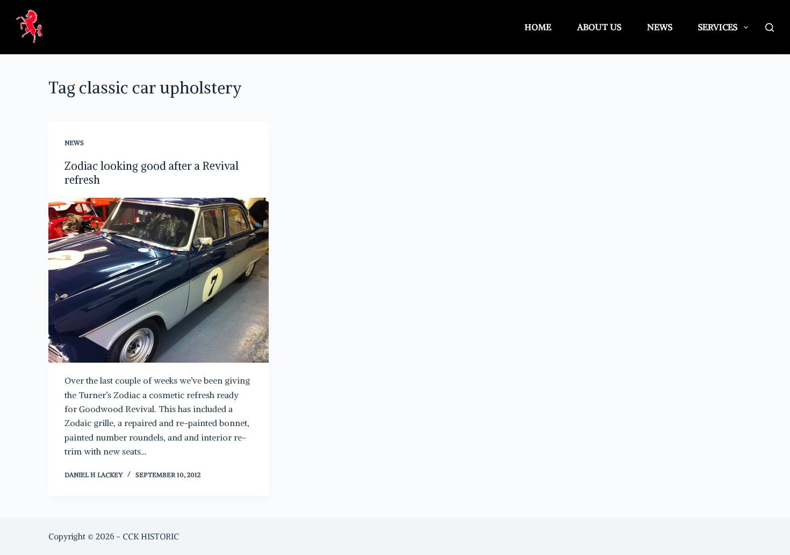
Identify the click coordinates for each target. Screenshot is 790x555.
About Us (599, 26)
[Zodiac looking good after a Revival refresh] (158, 280)
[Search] (769, 27)
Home (538, 26)
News (659, 26)
